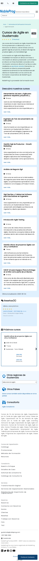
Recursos (5, 457)
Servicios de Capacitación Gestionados (17, 489)
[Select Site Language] (2, 3)
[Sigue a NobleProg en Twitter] (5, 551)
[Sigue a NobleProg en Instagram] (11, 551)
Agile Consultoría (8, 407)
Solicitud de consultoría (11, 472)
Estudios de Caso (8, 469)
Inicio (4, 24)
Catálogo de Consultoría (11, 476)
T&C (3, 525)
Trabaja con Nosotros (10, 519)
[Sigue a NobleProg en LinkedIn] (2, 551)
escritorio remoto (18, 66)
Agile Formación (9, 26)
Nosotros (5, 503)
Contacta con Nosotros (28, 3)
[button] (36, 349)
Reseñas (4, 516)
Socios (4, 509)
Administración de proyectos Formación (20, 24)
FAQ (3, 522)
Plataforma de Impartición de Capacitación (13, 492)
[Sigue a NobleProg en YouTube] (14, 551)
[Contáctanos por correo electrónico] (13, 3)
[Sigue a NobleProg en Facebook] (8, 551)
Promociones (6, 450)
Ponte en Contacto (27, 557)
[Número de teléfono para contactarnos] (8, 3)
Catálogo (5, 447)
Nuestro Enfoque (8, 466)
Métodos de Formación (10, 453)
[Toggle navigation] (37, 11)
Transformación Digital (11, 486)
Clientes (4, 512)
